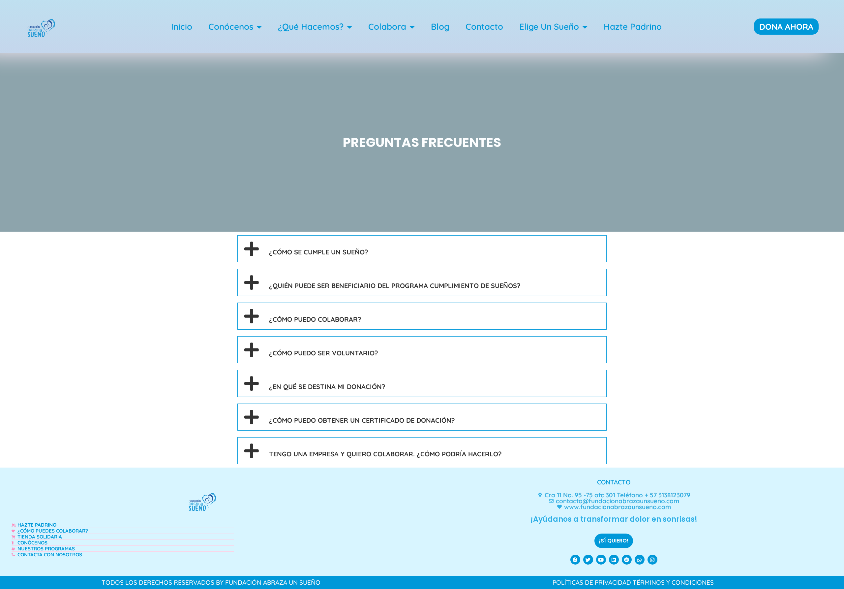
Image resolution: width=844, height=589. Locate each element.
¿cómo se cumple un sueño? (318, 252)
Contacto (484, 26)
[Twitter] (588, 560)
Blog (440, 26)
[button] (422, 249)
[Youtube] (601, 560)
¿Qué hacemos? (311, 26)
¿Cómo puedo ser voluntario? (323, 353)
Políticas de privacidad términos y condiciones (633, 582)
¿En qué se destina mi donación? (327, 386)
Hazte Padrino (633, 26)
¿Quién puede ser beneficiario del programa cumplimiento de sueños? (395, 285)
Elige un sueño (549, 26)
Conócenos (230, 26)
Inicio (181, 26)
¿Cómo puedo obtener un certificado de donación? (362, 420)
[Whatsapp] (640, 560)
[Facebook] (575, 560)
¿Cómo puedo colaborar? (315, 319)
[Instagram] (652, 560)
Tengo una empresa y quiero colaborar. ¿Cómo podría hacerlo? (385, 454)
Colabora (387, 26)
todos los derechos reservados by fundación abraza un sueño (211, 582)
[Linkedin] (614, 560)
